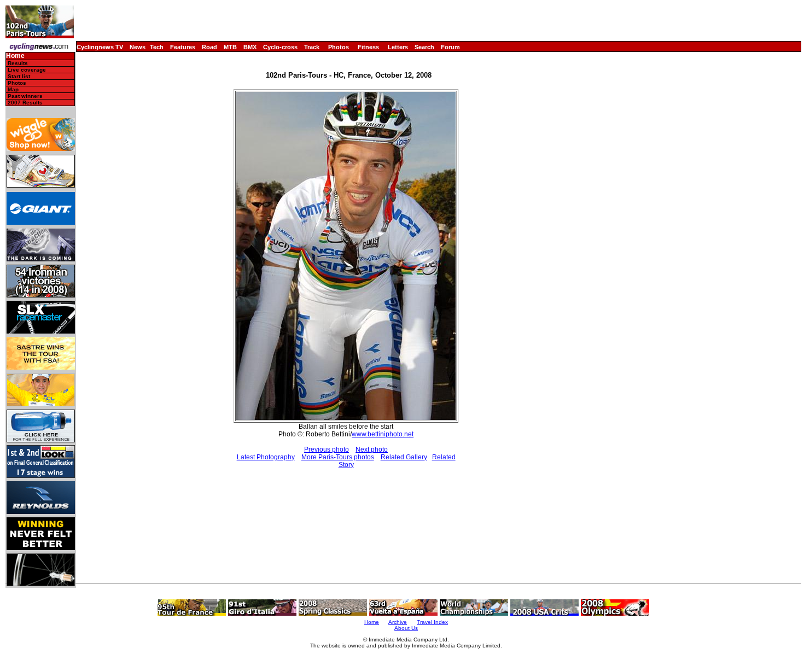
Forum (450, 47)
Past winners (25, 96)
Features (182, 47)
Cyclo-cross (280, 47)
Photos (338, 47)
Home (15, 56)
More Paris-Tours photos (337, 457)
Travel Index (432, 622)
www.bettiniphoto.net (382, 434)
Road (209, 47)
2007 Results (25, 103)
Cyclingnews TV (100, 47)
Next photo (372, 449)
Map (13, 89)
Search (424, 47)
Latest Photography (266, 457)
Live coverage (27, 70)
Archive (397, 622)
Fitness (368, 47)
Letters (398, 47)
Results (18, 63)
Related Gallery (404, 457)
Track (311, 47)
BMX (250, 47)
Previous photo (326, 449)
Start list (19, 76)
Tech (157, 47)
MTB (230, 47)
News (137, 47)
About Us (406, 628)
